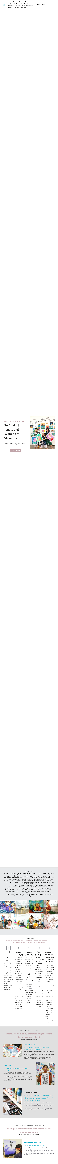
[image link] (5, 4)
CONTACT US (16, 450)
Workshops (11, 5)
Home (9, 2)
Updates (10, 7)
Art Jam (18, 5)
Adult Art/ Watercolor (27, 4)
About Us (15, 2)
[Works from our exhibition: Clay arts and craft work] (21, 921)
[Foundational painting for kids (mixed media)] (36, 907)
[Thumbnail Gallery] (7, 907)
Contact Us (29, 5)
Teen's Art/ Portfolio (13, 4)
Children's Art (23, 2)
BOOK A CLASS (46, 5)
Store (23, 5)
